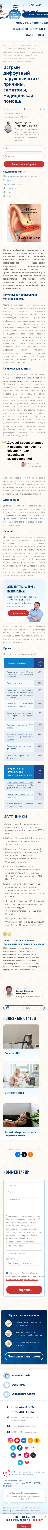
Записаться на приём (24, 1356)
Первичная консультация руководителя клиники (20, 691)
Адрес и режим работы (16, 7)
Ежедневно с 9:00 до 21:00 (23, 1431)
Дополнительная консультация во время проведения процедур (20, 715)
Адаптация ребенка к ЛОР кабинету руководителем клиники (20, 736)
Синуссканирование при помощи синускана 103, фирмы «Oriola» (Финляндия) (20, 785)
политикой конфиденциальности (22, 1279)
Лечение (7, 191)
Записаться (18, 613)
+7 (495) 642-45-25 (17, 600)
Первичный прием (15, 672)
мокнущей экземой (33, 377)
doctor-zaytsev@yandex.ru (23, 1425)
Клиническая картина (13, 183)
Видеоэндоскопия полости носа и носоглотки (20, 804)
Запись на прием (14, 15)
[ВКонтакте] (17, 1154)
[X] (24, 1154)
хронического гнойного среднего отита (23, 518)
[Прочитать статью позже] (23, 109)
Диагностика (9, 187)
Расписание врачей (30, 11)
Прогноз (7, 195)
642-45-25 (32, 5)
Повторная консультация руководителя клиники (20, 704)
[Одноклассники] (30, 1154)
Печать (26, 1007)
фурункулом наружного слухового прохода (23, 380)
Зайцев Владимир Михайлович (24, 992)
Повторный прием (14, 683)
